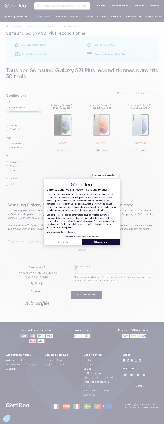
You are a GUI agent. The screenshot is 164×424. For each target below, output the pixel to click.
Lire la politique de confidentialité (61, 232)
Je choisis (63, 242)
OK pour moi (101, 242)
